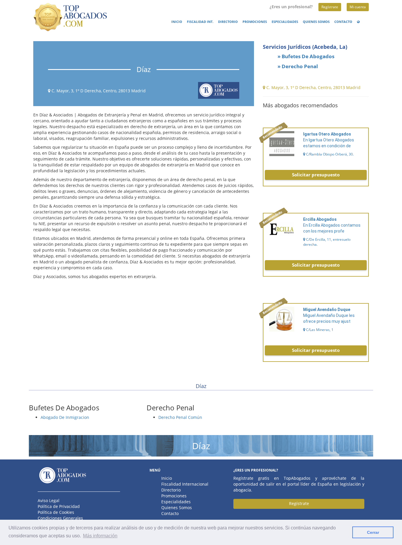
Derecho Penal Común (180, 417)
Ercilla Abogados (320, 219)
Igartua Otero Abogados (327, 134)
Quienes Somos (316, 22)
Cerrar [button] (373, 532)
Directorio (228, 22)
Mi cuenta (358, 6)
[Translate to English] (359, 21)
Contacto (343, 22)
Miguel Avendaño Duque (326, 309)
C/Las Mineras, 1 (319, 329)
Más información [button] (100, 535)
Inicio (176, 22)
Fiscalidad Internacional (184, 484)
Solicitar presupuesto (316, 175)
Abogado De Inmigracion (65, 417)
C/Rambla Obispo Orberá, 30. (329, 154)
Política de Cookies (56, 512)
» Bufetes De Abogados (306, 56)
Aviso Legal (48, 500)
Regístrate (329, 6)
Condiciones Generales (60, 518)
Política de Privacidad (59, 506)
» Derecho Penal (298, 66)
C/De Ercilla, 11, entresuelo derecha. (326, 242)
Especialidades (285, 22)
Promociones (254, 22)
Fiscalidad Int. (200, 22)
